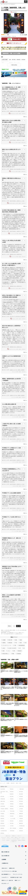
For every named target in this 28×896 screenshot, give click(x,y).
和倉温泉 (11, 808)
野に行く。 (19, 838)
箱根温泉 (10, 642)
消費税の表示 (12, 868)
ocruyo (12, 837)
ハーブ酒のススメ (13, 841)
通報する (25, 116)
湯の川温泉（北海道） (4, 792)
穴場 (15, 645)
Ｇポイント (19, 835)
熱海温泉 (21, 830)
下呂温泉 (21, 811)
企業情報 (4, 859)
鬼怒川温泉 (3, 801)
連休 (3, 650)
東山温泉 (21, 794)
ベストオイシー (9, 838)
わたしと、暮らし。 (22, 837)
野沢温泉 (21, 801)
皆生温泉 (11, 820)
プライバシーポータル (17, 874)
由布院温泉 (12, 830)
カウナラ (23, 838)
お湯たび (16, 837)
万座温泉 (11, 798)
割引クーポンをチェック (15, 43)
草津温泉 (21, 796)
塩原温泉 (11, 801)
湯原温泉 (21, 820)
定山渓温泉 (3, 789)
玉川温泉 (11, 825)
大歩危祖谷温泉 (4, 830)
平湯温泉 (2, 813)
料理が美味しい (6, 653)
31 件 (25, 34)
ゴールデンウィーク (7, 645)
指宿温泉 (2, 833)
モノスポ (14, 838)
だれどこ (8, 837)
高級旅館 (19, 653)
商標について (17, 880)
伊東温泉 (11, 806)
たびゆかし (8, 840)
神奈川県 (10, 640)
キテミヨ (3, 838)
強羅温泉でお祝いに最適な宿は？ (16, 254)
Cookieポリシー (5, 877)
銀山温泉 (11, 796)
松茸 (14, 650)
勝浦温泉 (21, 816)
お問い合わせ (4, 868)
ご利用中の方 (5, 863)
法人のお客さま (5, 855)
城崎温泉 (21, 813)
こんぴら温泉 (12, 818)
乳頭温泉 (11, 791)
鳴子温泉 (21, 791)
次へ (18, 626)
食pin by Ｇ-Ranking (21, 840)
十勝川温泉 (21, 789)
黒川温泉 (11, 823)
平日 (16, 642)
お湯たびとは (8, 835)
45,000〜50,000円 (12, 648)
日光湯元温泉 (22, 825)
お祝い (4, 648)
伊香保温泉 (3, 798)
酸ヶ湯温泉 (3, 825)
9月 (20, 648)
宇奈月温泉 (12, 811)
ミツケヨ (3, 840)
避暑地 (4, 642)
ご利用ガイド (14, 835)
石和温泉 (21, 803)
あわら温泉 (3, 811)
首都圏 (4, 640)
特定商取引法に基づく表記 (16, 877)
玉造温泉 (2, 820)
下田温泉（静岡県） (4, 808)
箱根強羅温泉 (22, 645)
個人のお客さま (5, 852)
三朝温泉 (21, 818)
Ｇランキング (3, 837)
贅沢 (21, 642)
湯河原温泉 (3, 806)
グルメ (8, 650)
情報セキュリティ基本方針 (7, 880)
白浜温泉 (11, 816)
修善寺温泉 (21, 806)
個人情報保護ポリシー (6, 874)
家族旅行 (20, 650)
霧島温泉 (21, 823)
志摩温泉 (21, 828)
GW (25, 642)
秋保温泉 (11, 794)
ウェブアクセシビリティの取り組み (9, 871)
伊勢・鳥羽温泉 (13, 828)
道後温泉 (2, 818)
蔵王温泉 (2, 796)
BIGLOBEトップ (5, 883)
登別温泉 (11, 789)
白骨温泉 (2, 803)
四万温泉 (21, 798)
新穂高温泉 (12, 813)
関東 (13, 653)
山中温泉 (21, 808)
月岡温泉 (11, 803)
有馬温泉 (2, 816)
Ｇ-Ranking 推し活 (14, 840)
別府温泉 (2, 823)
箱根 (16, 640)
